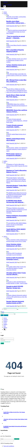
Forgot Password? (5, 341)
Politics (5, 321)
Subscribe (17, 439)
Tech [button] (4, 162)
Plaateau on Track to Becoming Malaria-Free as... (16, 171)
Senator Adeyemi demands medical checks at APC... (15, 302)
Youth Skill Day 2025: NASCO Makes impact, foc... (16, 230)
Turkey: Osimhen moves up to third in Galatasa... (16, 65)
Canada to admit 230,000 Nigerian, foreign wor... (14, 287)
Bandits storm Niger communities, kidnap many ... (16, 22)
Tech (4, 326)
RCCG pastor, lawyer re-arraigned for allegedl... (14, 154)
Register (9, 4)
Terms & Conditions (8, 446)
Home (5, 12)
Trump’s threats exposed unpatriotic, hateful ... (14, 126)
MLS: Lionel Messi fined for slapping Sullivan (15, 50)
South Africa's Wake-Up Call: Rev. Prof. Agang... (15, 96)
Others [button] (5, 236)
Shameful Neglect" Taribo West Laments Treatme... (16, 186)
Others (5, 327)
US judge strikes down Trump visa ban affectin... (16, 273)
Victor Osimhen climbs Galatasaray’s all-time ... (14, 245)
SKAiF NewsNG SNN (11, 26)
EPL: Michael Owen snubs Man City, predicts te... (16, 80)
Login (4, 4)
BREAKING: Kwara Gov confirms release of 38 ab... (16, 111)
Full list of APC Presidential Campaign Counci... (15, 258)
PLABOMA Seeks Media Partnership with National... (15, 201)
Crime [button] (5, 87)
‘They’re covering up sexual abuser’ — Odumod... (15, 37)
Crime (5, 323)
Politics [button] (5, 13)
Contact (5, 2)
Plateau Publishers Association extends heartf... (16, 216)
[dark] (4, 6)
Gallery (5, 161)
